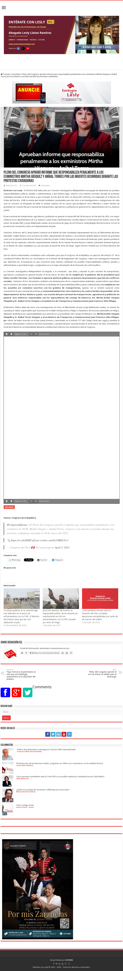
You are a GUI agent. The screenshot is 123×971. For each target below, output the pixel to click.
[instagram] (69, 734)
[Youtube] (64, 734)
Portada (6, 74)
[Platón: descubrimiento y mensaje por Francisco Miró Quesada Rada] (8, 759)
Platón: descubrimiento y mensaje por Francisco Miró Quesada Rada (46, 749)
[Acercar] (36, 334)
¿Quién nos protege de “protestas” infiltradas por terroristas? (42, 790)
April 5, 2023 (62, 547)
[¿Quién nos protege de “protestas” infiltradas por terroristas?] (7, 801)
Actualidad (16, 74)
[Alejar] (31, 334)
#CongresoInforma (17, 524)
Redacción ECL (11, 185)
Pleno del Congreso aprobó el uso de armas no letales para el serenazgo (102, 673)
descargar (9, 507)
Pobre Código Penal (25, 805)
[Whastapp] (75, 734)
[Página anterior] (6, 334)
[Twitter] (53, 734)
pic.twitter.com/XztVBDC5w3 (52, 540)
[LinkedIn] (58, 734)
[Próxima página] (11, 334)
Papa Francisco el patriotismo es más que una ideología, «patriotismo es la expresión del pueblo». (21, 674)
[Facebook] (47, 734)
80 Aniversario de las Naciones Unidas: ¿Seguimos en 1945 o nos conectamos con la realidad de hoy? (59, 763)
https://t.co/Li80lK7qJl (23, 540)
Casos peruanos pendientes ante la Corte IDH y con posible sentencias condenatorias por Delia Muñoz (60, 776)
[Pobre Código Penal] (7, 814)
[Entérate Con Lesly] (61, 34)
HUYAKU (69, 960)
